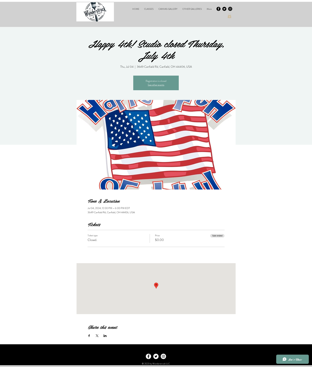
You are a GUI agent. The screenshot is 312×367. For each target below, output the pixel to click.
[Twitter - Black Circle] (224, 9)
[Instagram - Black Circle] (230, 9)
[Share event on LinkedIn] (105, 335)
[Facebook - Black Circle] (218, 9)
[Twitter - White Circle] (156, 356)
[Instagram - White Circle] (163, 356)
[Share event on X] (97, 335)
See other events (156, 85)
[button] (149, 9)
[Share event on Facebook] (89, 335)
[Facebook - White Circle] (148, 356)
